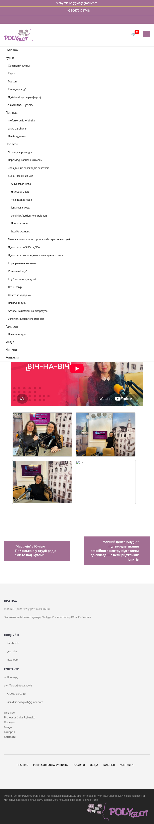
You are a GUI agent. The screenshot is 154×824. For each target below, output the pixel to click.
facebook (12, 643)
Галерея (11, 327)
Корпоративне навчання (22, 263)
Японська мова (20, 224)
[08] (42, 434)
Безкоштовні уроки (19, 105)
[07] (106, 482)
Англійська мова (21, 184)
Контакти (12, 357)
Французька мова (21, 200)
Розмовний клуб (17, 271)
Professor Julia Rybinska (21, 121)
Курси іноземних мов (20, 176)
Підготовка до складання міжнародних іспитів (35, 255)
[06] (42, 482)
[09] (106, 434)
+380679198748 (16, 694)
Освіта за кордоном (19, 295)
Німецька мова (20, 192)
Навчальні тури (17, 303)
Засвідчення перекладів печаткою (28, 168)
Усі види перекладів (20, 152)
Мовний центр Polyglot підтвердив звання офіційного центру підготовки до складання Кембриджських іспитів (115, 551)
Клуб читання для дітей (22, 279)
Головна (11, 50)
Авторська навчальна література (28, 311)
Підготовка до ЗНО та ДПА (24, 248)
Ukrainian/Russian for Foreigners (29, 216)
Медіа (9, 342)
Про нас (11, 113)
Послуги (11, 144)
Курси (9, 58)
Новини (11, 350)
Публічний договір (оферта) (24, 98)
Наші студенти (16, 137)
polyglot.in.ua (90, 800)
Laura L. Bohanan (17, 129)
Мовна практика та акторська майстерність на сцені (39, 239)
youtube (11, 651)
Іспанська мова (20, 208)
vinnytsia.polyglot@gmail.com (24, 702)
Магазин (13, 82)
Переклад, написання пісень (25, 160)
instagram (12, 660)
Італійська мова (20, 232)
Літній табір (15, 287)
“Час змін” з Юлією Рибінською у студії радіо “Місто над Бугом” (35, 551)
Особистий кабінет (19, 66)
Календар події (17, 89)
